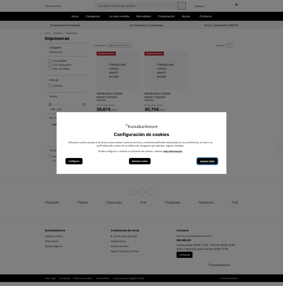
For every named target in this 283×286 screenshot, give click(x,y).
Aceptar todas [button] (207, 161)
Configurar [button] (74, 161)
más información (172, 151)
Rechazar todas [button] (140, 161)
